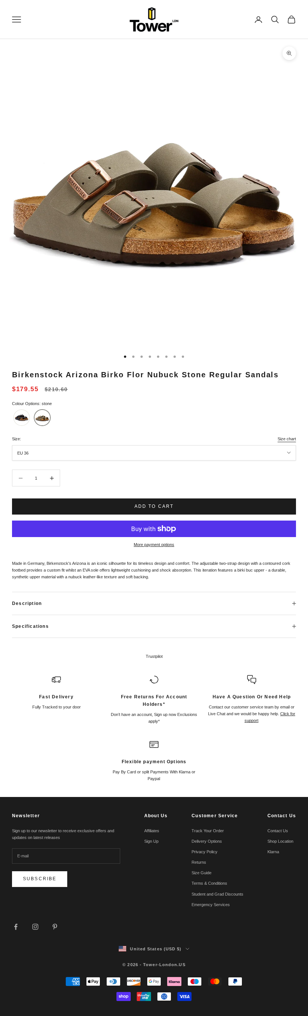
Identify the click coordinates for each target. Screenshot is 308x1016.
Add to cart (154, 506)
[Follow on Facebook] (16, 926)
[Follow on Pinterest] (55, 926)
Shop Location (280, 841)
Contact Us (277, 830)
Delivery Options (207, 841)
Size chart (287, 439)
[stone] (42, 417)
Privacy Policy (204, 851)
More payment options (154, 544)
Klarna (273, 851)
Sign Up (151, 841)
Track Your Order (208, 830)
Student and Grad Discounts (217, 894)
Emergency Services (211, 904)
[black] (21, 417)
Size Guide (201, 872)
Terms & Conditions (209, 883)
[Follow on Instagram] (35, 926)
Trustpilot (154, 656)
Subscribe (39, 878)
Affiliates (151, 830)
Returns (199, 862)
